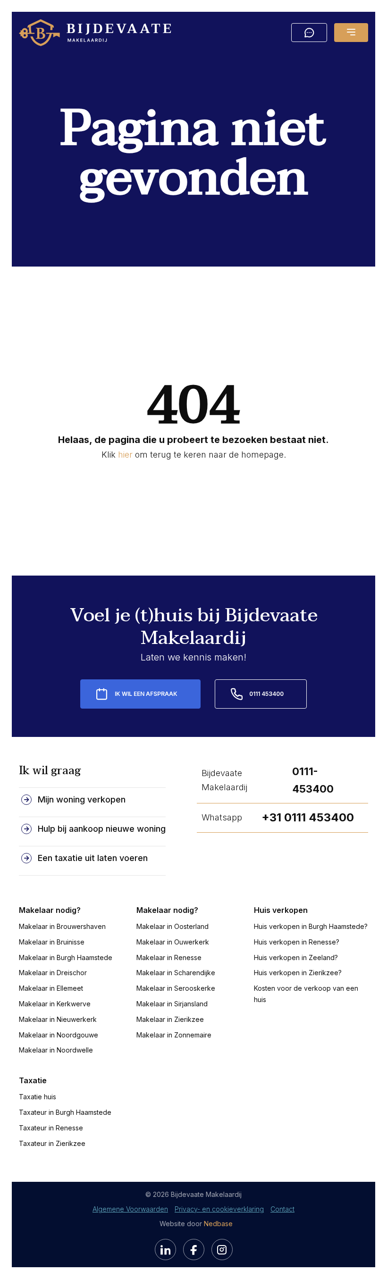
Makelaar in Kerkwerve (55, 1004)
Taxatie (33, 1080)
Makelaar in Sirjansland (172, 1004)
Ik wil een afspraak (146, 693)
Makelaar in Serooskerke (175, 988)
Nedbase (218, 1224)
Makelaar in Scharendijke (175, 973)
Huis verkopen (281, 910)
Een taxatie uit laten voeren (93, 858)
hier (125, 455)
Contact (282, 1209)
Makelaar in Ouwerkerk (172, 942)
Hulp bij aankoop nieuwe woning (102, 829)
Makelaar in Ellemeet (51, 988)
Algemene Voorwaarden (130, 1209)
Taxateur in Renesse (51, 1128)
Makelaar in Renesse (169, 957)
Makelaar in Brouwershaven (62, 926)
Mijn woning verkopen (82, 799)
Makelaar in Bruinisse (51, 942)
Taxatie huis (37, 1097)
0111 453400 (266, 693)
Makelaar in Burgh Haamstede (65, 957)
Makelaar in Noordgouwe (58, 1035)
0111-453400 (313, 780)
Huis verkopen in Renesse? (296, 942)
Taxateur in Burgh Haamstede (65, 1112)
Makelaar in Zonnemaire (173, 1035)
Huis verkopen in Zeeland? (296, 957)
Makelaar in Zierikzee (170, 1019)
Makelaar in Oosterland (172, 926)
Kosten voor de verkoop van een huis (306, 993)
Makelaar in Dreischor (53, 973)
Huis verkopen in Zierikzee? (298, 973)
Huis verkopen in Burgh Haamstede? (311, 926)
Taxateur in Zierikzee (52, 1143)
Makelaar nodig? (50, 910)
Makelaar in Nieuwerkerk (58, 1019)
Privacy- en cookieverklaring (219, 1209)
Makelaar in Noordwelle (56, 1050)
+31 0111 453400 (307, 817)
